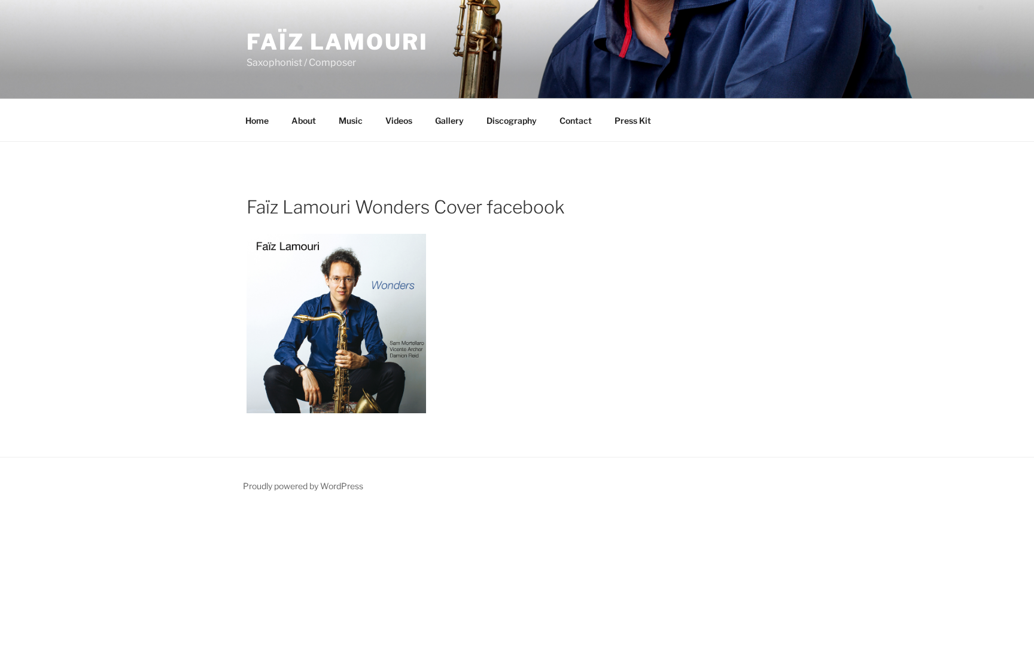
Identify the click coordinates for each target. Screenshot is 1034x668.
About (303, 120)
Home (257, 120)
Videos (398, 120)
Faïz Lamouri (337, 42)
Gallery (449, 120)
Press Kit (633, 120)
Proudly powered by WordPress (303, 486)
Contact (575, 120)
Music (351, 120)
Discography (511, 120)
